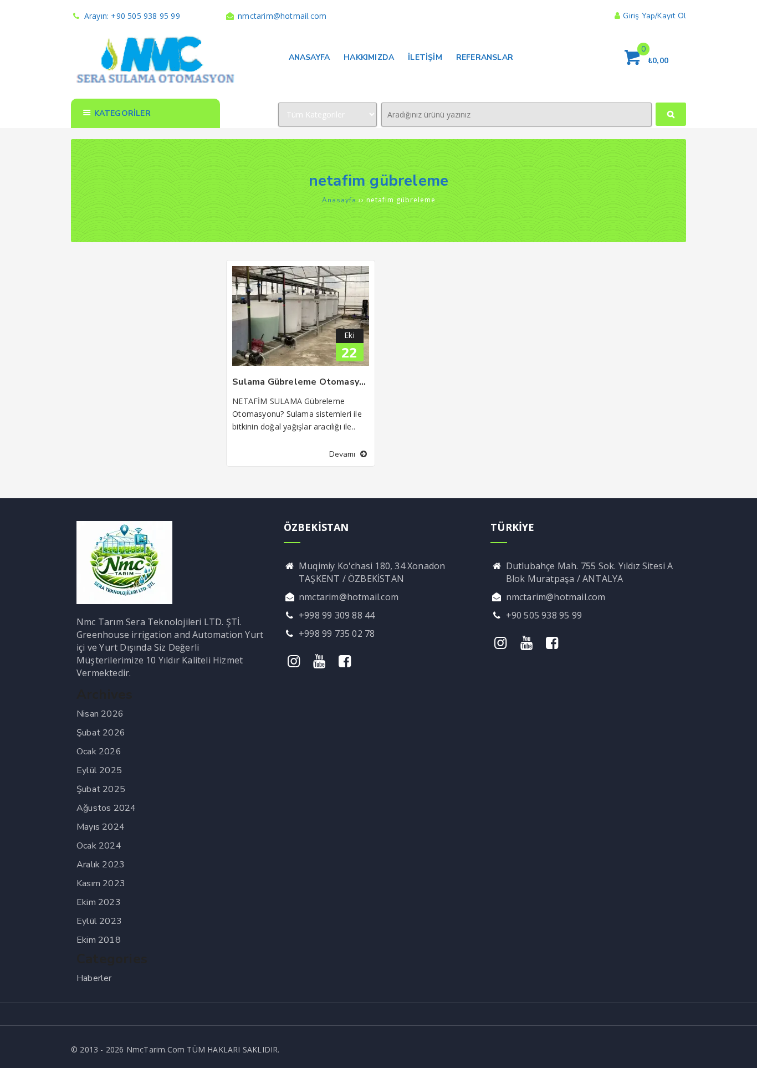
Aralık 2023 (100, 865)
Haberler (94, 978)
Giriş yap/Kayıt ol (654, 16)
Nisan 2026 (100, 714)
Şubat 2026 (100, 733)
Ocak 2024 (98, 846)
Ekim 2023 (98, 902)
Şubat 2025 (100, 789)
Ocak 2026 (98, 751)
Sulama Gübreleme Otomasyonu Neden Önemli (336, 382)
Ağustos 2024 (106, 808)
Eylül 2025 (99, 770)
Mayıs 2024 (100, 827)
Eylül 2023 (99, 921)
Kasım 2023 (100, 883)
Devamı (343, 454)
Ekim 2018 (98, 940)
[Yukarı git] (738, 1049)
